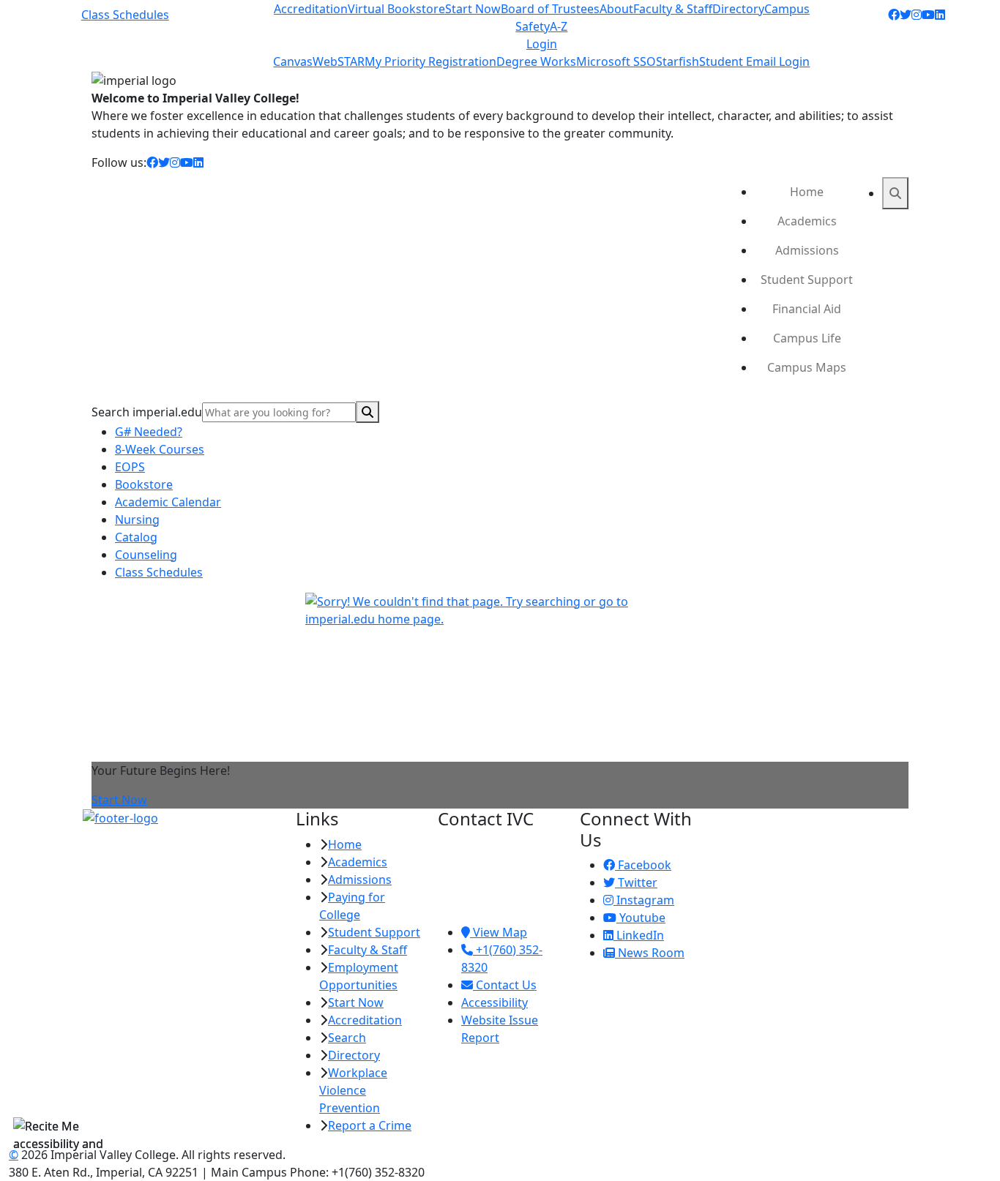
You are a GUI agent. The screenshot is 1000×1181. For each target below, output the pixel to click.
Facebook (643, 865)
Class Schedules (125, 15)
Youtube (640, 918)
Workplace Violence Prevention (353, 1090)
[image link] (180, 818)
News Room (649, 953)
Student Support (807, 279)
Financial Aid (806, 309)
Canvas (293, 61)
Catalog (136, 537)
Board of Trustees (550, 9)
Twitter (636, 882)
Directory (738, 9)
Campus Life (807, 338)
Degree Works (536, 61)
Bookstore (144, 484)
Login (541, 44)
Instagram (643, 900)
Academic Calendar (168, 502)
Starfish (677, 61)
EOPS (130, 467)
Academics (807, 221)
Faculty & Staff (672, 9)
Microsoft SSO (616, 61)
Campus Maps (806, 367)
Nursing (137, 519)
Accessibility (494, 1002)
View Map (498, 932)
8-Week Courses (159, 449)
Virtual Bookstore (396, 9)
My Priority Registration (430, 61)
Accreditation (311, 9)
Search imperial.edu (147, 412)
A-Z (558, 26)
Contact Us (505, 985)
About (616, 9)
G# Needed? (148, 432)
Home (807, 192)
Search (347, 1038)
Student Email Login (754, 61)
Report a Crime (369, 1125)
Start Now (473, 9)
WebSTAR (339, 61)
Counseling (146, 555)
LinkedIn (638, 935)
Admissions (807, 250)
